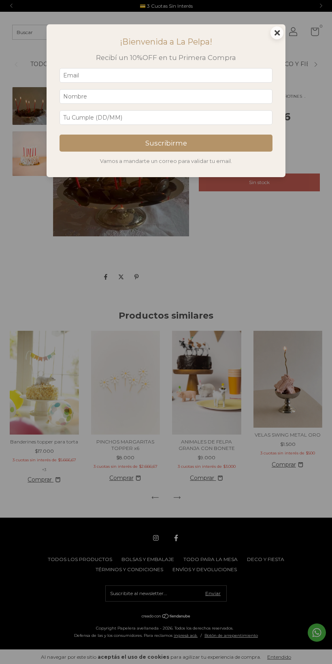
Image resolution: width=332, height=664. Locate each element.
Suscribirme (166, 143)
